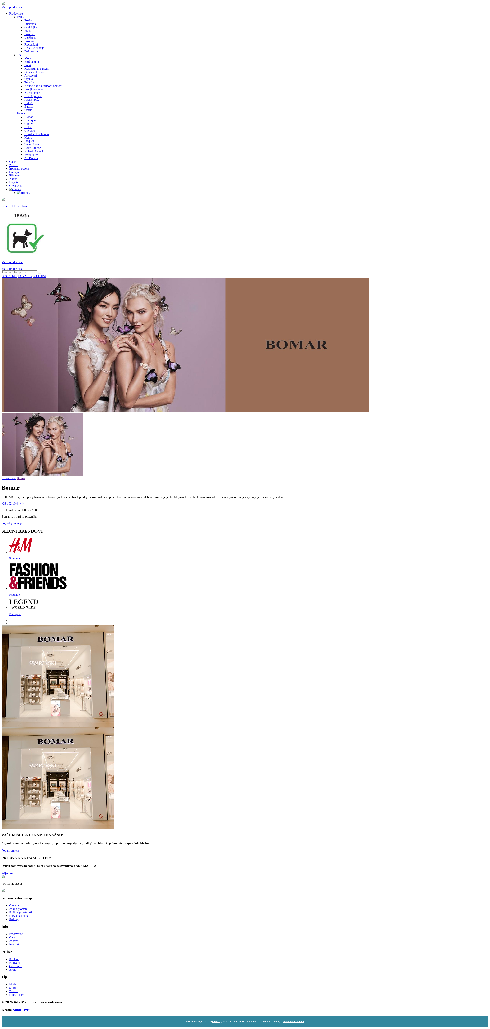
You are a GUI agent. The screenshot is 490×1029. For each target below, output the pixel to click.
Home (6, 478)
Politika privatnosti (20, 912)
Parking (14, 919)
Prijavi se (7, 873)
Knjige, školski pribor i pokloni (43, 85)
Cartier (28, 123)
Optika (28, 79)
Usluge (28, 103)
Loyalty (14, 182)
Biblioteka (15, 175)
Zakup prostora (18, 909)
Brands (21, 113)
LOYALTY (25, 276)
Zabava (28, 106)
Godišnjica (31, 27)
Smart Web (22, 1010)
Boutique (30, 120)
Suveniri (29, 34)
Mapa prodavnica (12, 7)
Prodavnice (16, 13)
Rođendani (31, 44)
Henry (28, 137)
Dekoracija (31, 51)
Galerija (14, 172)
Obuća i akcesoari (35, 72)
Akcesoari (30, 75)
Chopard (29, 130)
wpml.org (217, 1021)
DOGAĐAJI (9, 276)
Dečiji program (33, 89)
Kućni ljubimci (33, 96)
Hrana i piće (31, 99)
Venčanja (30, 37)
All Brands (31, 158)
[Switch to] (15, 189)
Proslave (29, 41)
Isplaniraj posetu (19, 168)
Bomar (21, 478)
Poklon (28, 20)
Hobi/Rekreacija (34, 48)
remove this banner (293, 1021)
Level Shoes (31, 144)
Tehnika (29, 82)
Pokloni (14, 959)
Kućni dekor (32, 92)
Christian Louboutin (36, 134)
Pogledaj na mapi (12, 523)
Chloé (28, 127)
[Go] (39, 273)
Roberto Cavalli (34, 151)
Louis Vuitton (32, 147)
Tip (19, 54)
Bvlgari (28, 116)
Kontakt (14, 944)
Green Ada (15, 185)
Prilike (21, 17)
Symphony (31, 154)
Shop (13, 478)
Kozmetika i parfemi (36, 68)
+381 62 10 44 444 (13, 503)
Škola (27, 30)
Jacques (29, 141)
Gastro (13, 161)
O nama (14, 905)
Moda (28, 58)
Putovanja (30, 23)
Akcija (13, 178)
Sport (27, 65)
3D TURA (39, 276)
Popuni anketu (10, 850)
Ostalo (28, 110)
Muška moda (32, 61)
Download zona (19, 915)
